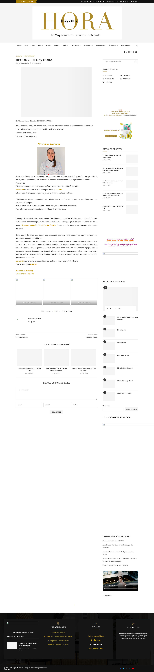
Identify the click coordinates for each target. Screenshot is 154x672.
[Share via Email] (71, 311)
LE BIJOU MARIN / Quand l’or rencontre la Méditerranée (113, 194)
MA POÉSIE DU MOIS (124, 393)
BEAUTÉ (48, 45)
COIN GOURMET (29, 56)
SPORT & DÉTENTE (100, 45)
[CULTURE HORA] (109, 358)
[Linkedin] (131, 52)
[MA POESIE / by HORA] (109, 384)
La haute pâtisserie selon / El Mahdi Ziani (112, 156)
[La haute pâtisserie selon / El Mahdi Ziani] (29, 357)
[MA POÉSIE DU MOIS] (109, 396)
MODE (39, 45)
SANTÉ (64, 45)
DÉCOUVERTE (124, 1)
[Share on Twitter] (64, 311)
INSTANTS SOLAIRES (112, 1)
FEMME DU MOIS (125, 45)
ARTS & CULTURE (75, 45)
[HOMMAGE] (109, 333)
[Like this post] (58, 311)
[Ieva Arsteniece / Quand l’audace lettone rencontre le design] (56, 357)
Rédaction (95, 640)
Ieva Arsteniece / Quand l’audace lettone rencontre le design (113, 169)
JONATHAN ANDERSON (129, 115)
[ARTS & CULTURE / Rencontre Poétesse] (109, 320)
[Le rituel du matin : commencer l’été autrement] (83, 357)
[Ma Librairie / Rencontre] (109, 371)
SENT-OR (56, 45)
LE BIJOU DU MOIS (117, 541)
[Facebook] (124, 52)
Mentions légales (58, 633)
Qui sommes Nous (96, 636)
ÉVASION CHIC (84, 1)
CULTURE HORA (123, 355)
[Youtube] (133, 52)
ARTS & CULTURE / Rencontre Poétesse (127, 318)
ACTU (32, 45)
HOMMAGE (121, 330)
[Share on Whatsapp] (68, 311)
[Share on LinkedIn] (66, 311)
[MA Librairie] (109, 346)
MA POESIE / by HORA (125, 381)
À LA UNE (19, 56)
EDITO (26, 45)
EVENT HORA (134, 1)
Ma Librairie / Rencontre (125, 368)
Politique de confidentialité (58, 641)
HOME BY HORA (87, 45)
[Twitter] (126, 52)
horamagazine (25, 63)
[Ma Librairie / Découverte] (120, 299)
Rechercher (106, 406)
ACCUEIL (19, 45)
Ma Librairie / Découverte (117, 309)
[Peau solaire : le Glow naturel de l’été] (132, 209)
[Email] (136, 52)
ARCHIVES (108, 596)
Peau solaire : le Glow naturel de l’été (113, 207)
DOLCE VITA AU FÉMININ (97, 1)
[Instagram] (129, 52)
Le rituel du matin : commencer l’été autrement (113, 182)
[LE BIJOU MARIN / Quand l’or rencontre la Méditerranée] (132, 197)
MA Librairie (121, 342)
